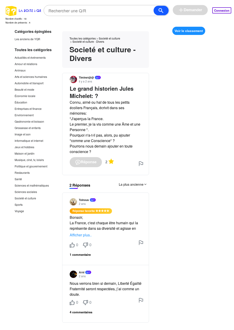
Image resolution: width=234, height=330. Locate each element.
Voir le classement (189, 31)
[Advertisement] (188, 63)
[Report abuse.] (141, 163)
